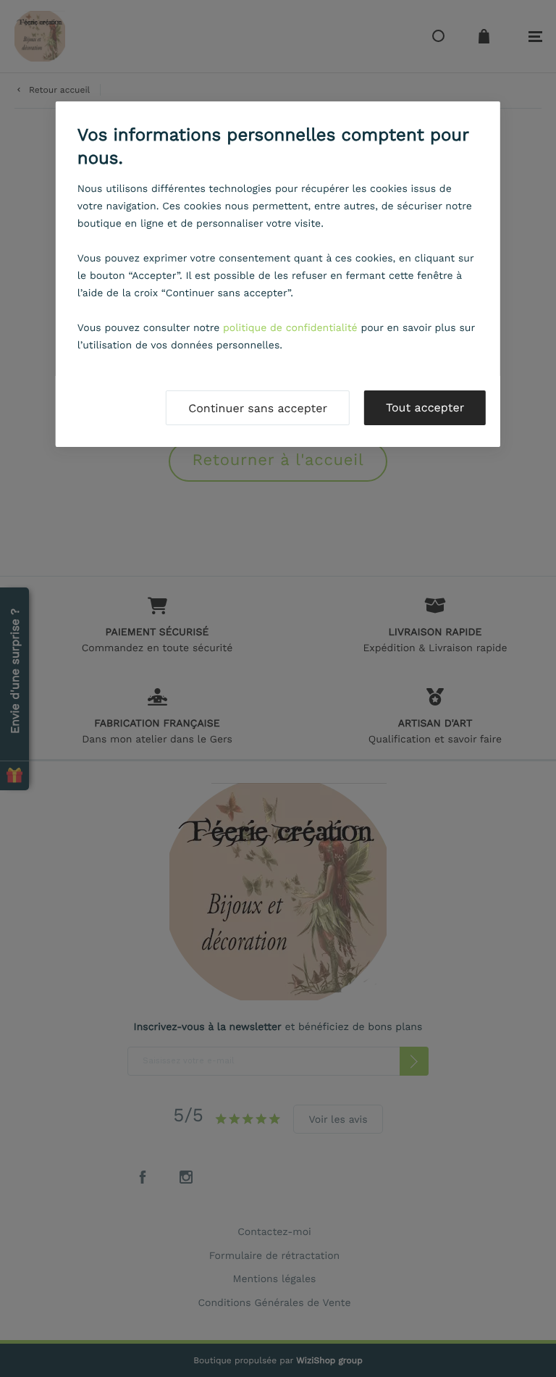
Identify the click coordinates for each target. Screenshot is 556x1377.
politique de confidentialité (290, 328)
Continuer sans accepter (257, 408)
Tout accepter (425, 407)
